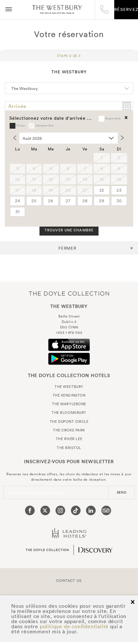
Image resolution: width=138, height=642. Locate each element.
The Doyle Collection (69, 293)
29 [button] (102, 201)
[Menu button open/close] (8, 9)
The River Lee (69, 438)
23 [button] (119, 190)
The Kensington (69, 395)
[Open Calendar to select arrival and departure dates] (126, 106)
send (121, 492)
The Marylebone (69, 403)
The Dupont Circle (69, 421)
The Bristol (69, 447)
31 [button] (17, 211)
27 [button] (68, 201)
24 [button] (17, 201)
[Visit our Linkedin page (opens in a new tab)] (91, 510)
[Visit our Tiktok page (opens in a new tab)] (76, 510)
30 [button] (119, 201)
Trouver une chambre (69, 230)
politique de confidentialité (74, 626)
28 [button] (85, 201)
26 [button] (51, 201)
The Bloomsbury (69, 412)
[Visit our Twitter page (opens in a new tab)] (45, 510)
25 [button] (34, 201)
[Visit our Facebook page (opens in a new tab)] (30, 510)
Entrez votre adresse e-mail (36, 492)
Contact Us (69, 580)
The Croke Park (69, 430)
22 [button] (102, 190)
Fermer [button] (67, 248)
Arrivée (17, 106)
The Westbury (56, 10)
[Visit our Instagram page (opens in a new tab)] (60, 510)
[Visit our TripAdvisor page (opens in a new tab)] (106, 510)
